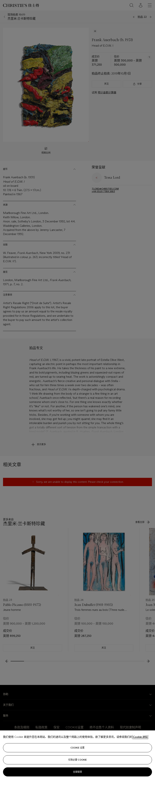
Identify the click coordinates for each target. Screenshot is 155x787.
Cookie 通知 (140, 737)
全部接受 (77, 771)
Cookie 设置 (77, 747)
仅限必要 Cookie (77, 759)
